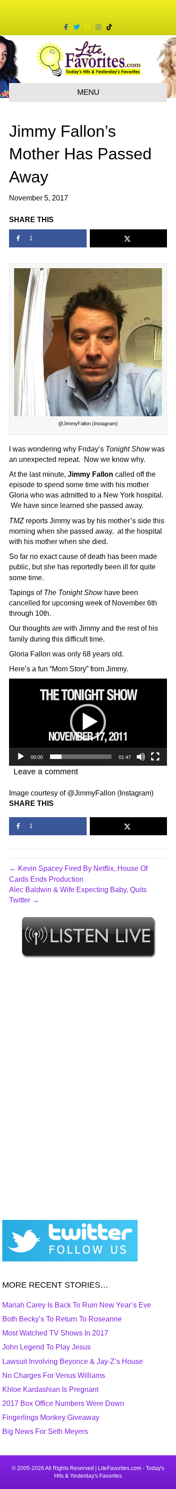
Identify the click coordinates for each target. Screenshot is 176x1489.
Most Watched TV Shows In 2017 (55, 1333)
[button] (88, 722)
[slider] (80, 756)
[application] (88, 722)
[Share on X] (128, 238)
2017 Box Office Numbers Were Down (63, 1403)
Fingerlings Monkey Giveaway (50, 1417)
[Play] (20, 756)
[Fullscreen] (155, 756)
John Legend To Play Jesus (46, 1347)
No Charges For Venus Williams (53, 1375)
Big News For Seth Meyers (45, 1431)
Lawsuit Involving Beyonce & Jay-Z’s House (72, 1361)
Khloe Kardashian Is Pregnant (50, 1389)
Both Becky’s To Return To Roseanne (62, 1319)
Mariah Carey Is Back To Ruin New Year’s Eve (76, 1305)
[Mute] (140, 756)
